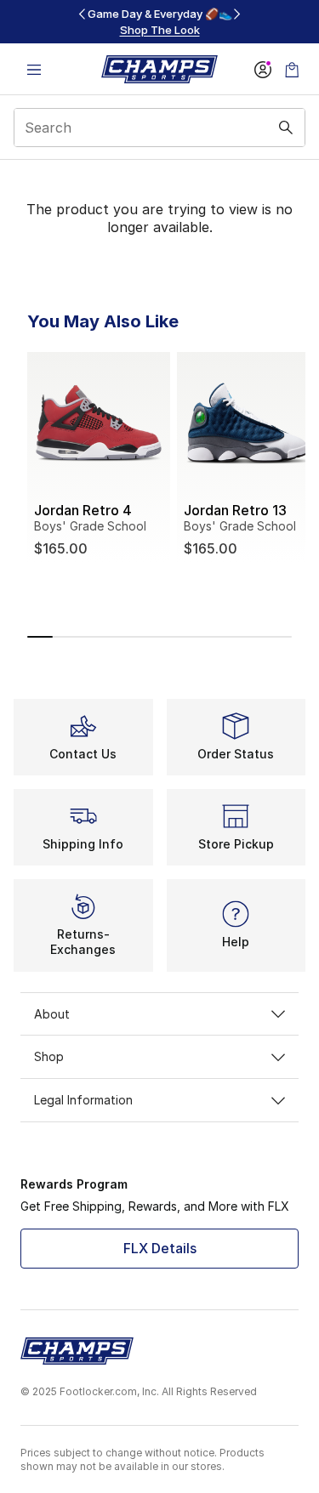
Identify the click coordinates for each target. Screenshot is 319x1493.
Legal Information (83, 1100)
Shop (49, 1056)
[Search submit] (286, 127)
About (52, 1014)
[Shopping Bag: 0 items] (292, 69)
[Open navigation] (34, 69)
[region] (160, 22)
